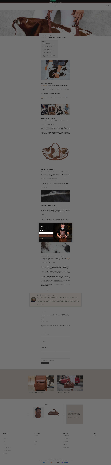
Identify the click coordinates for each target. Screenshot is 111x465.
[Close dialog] (71, 224)
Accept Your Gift (46, 235)
